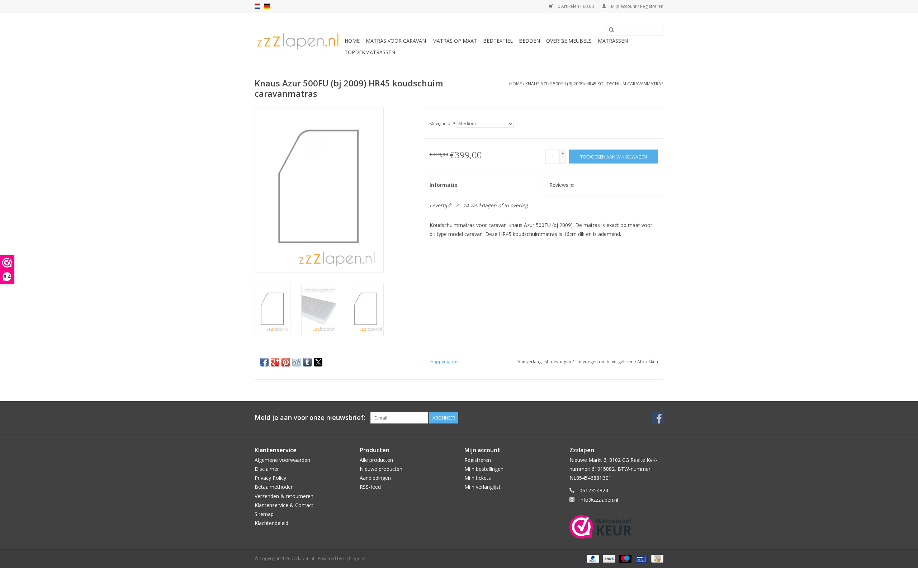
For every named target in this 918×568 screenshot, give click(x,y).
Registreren (477, 459)
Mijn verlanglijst (482, 486)
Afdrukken (647, 362)
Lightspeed (354, 558)
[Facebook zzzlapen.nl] (657, 417)
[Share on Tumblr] (307, 362)
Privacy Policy (270, 477)
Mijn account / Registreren (636, 6)
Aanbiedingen (375, 477)
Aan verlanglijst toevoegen (544, 362)
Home (352, 40)
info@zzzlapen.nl (598, 499)
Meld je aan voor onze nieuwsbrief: (310, 417)
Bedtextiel (498, 40)
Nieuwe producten (381, 468)
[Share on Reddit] (296, 362)
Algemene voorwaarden (282, 459)
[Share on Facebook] (264, 362)
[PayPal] (592, 558)
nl (257, 6)
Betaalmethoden (274, 486)
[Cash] (656, 558)
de (267, 6)
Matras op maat (454, 40)
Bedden (529, 40)
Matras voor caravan (396, 40)
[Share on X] (318, 362)
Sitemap (264, 514)
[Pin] (640, 558)
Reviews (561, 184)
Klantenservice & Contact (284, 505)
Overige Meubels (569, 40)
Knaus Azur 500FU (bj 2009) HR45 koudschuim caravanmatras (594, 84)
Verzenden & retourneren (284, 496)
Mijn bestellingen (483, 468)
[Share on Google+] (275, 362)
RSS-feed (370, 486)
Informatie (443, 184)
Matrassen (613, 40)
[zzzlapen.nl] (298, 41)
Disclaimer (267, 468)
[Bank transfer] (608, 558)
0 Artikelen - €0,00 (576, 6)
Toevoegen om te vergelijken (605, 362)
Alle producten (376, 459)
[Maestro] (624, 558)
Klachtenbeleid (271, 523)
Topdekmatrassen (370, 52)
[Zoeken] (611, 30)
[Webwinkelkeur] (616, 527)
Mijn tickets (477, 477)
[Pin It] (285, 362)
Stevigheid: (442, 123)
